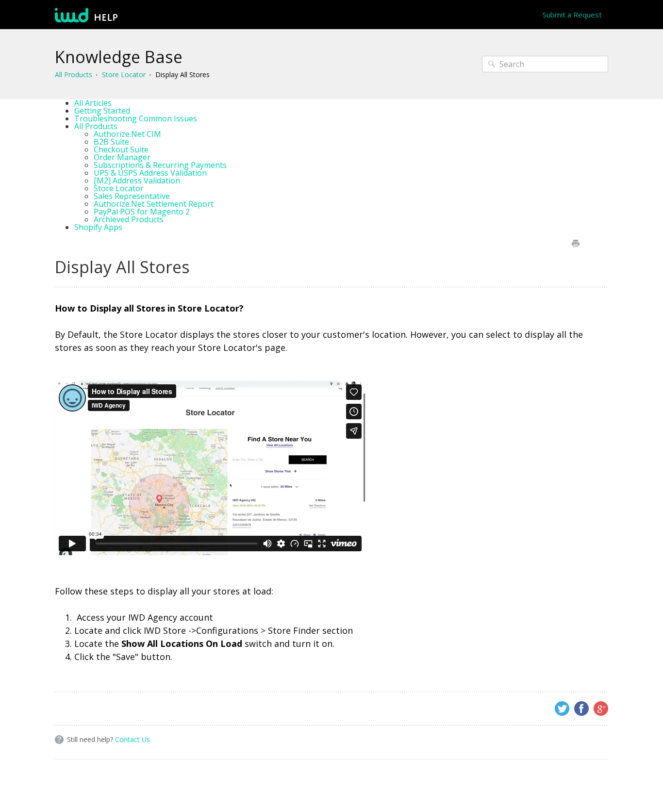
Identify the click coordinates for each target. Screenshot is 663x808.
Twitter (562, 708)
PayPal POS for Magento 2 (142, 211)
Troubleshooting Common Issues (135, 118)
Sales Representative (132, 196)
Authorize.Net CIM (127, 134)
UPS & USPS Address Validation (150, 172)
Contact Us (132, 739)
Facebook (581, 708)
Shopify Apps (98, 227)
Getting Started (102, 110)
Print (575, 243)
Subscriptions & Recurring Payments (160, 165)
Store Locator (124, 74)
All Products (73, 74)
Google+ (601, 708)
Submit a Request (572, 14)
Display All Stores (182, 74)
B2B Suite (111, 141)
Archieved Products (129, 219)
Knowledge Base (118, 57)
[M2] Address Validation (137, 180)
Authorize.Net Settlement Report (154, 203)
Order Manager (122, 157)
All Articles (93, 103)
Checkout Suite (121, 149)
